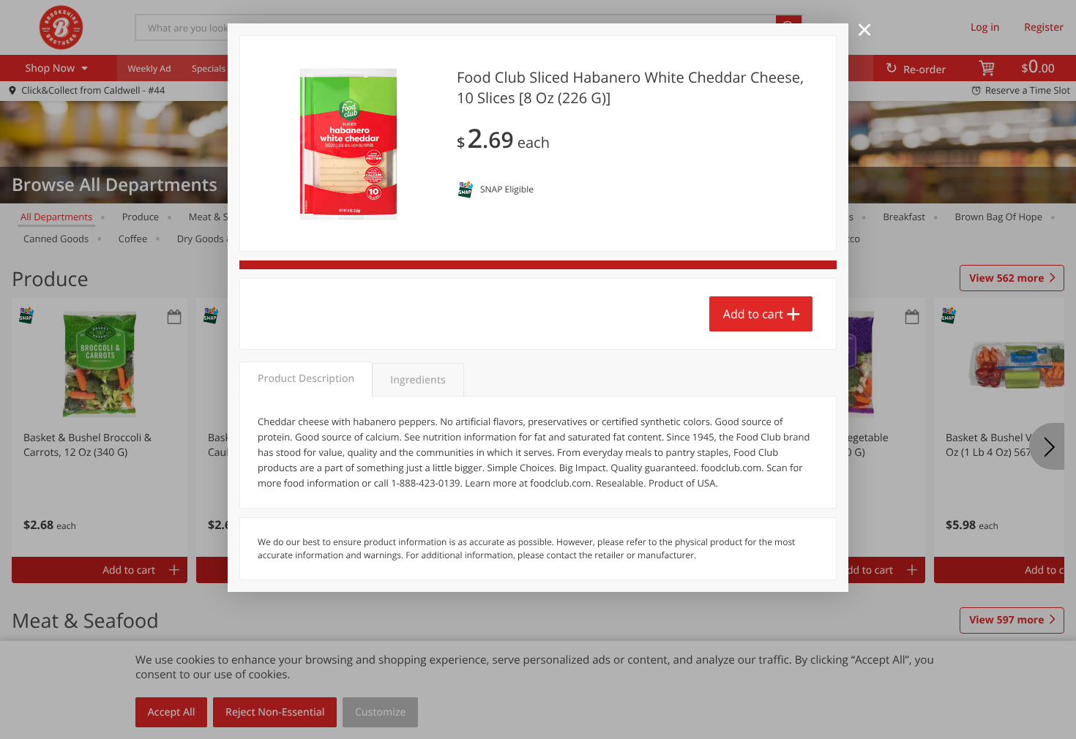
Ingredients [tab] (417, 380)
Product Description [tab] (306, 379)
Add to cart (753, 314)
